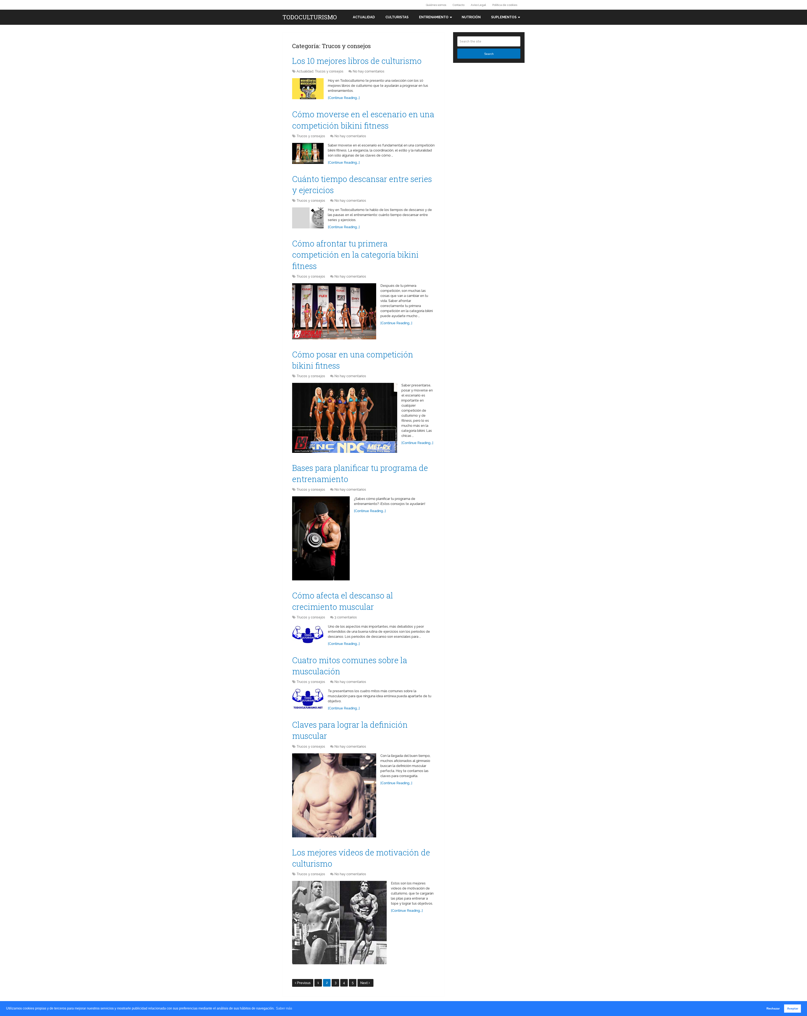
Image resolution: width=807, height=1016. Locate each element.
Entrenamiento (433, 17)
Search (489, 53)
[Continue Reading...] (344, 98)
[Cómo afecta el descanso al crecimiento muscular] (308, 634)
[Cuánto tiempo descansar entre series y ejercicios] (308, 217)
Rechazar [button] (773, 1008)
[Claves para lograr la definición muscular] (334, 795)
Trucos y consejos (329, 71)
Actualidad (364, 17)
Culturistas (397, 17)
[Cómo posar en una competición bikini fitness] (344, 418)
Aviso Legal (478, 5)
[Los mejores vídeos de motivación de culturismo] (339, 922)
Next (364, 983)
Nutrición (471, 17)
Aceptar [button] (792, 1008)
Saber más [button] (284, 1008)
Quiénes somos (436, 5)
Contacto (458, 5)
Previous (304, 983)
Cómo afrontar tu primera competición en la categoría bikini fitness (355, 254)
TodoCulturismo (309, 17)
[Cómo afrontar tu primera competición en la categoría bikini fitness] (334, 311)
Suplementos (504, 17)
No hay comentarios (368, 71)
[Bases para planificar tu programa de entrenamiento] (321, 538)
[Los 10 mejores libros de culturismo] (308, 88)
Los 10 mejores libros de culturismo (357, 60)
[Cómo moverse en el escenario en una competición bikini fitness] (308, 153)
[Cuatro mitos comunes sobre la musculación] (308, 699)
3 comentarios (345, 617)
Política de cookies (504, 5)
